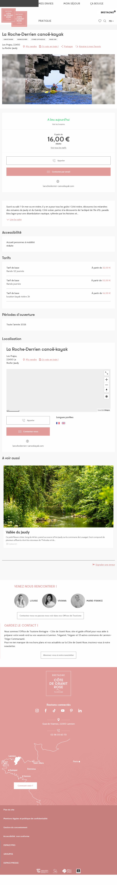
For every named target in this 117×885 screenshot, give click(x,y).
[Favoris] (100, 21)
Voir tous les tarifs (58, 147)
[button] (105, 21)
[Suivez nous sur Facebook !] (45, 711)
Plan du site (8, 809)
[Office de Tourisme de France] (67, 871)
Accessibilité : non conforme (16, 836)
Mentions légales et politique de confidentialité (25, 818)
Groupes (8, 854)
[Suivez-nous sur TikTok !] (54, 711)
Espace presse (11, 863)
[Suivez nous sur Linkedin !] (80, 711)
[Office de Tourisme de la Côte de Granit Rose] (19, 16)
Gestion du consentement (15, 827)
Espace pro (9, 845)
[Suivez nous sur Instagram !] (37, 711)
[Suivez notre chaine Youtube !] (62, 711)
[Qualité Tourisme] (55, 871)
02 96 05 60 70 (59, 734)
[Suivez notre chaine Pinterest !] (71, 711)
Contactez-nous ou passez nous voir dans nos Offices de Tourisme (50, 615)
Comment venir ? (25, 785)
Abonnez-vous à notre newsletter (58, 655)
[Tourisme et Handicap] (78, 871)
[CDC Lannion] (42, 871)
